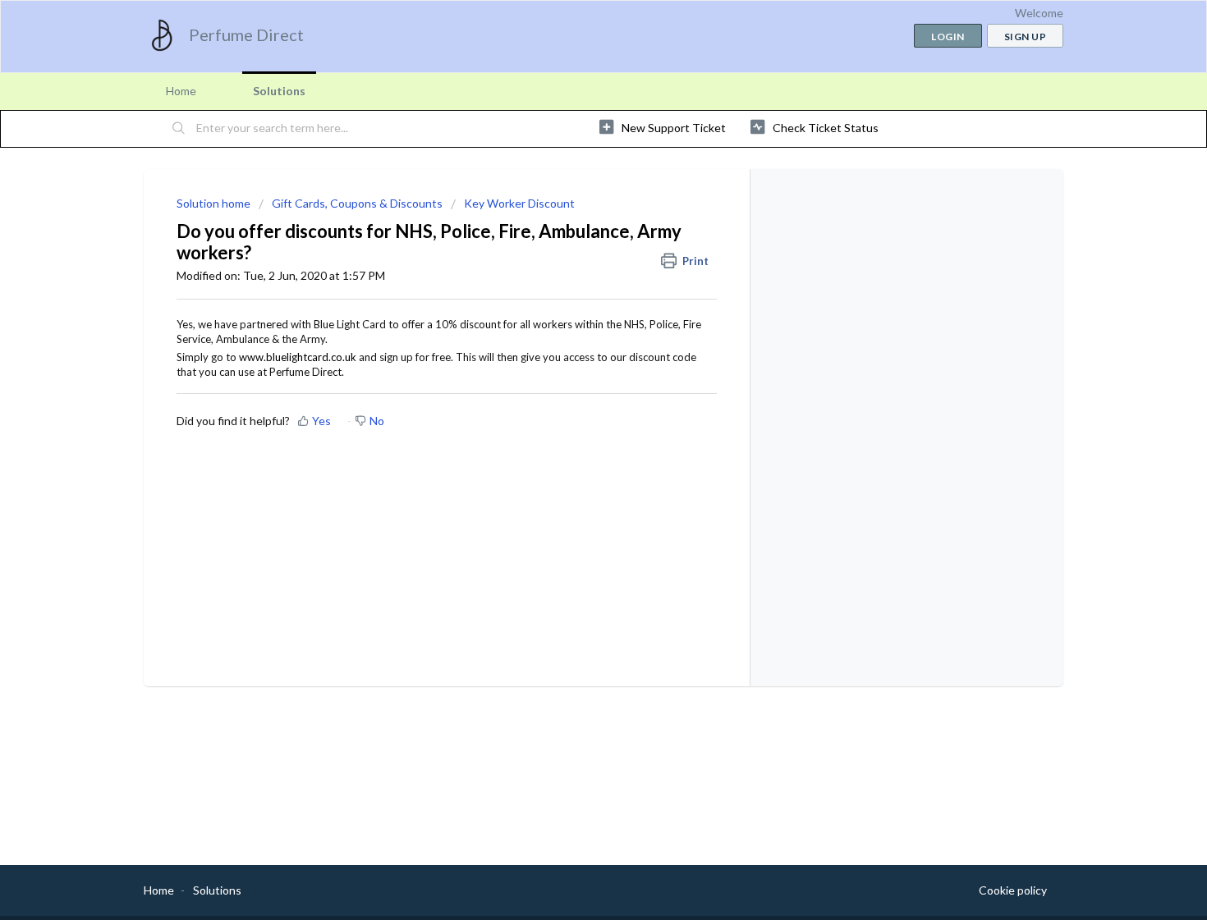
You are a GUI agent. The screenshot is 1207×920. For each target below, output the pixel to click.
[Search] (179, 128)
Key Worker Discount (519, 203)
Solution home (215, 203)
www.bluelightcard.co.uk (297, 357)
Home (181, 91)
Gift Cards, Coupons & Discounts (357, 203)
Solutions (279, 91)
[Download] (573, 244)
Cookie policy (1013, 890)
